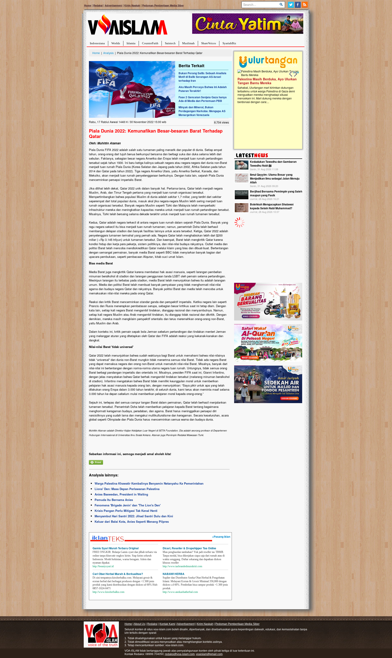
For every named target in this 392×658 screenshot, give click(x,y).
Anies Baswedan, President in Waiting (121, 494)
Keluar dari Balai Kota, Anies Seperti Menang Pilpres (132, 521)
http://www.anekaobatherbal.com (180, 592)
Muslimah (188, 43)
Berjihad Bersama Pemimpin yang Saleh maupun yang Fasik (276, 193)
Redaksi (98, 5)
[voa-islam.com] (127, 26)
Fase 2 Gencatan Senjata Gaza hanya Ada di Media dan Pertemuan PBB (203, 99)
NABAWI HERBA (173, 574)
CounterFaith (150, 43)
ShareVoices (208, 43)
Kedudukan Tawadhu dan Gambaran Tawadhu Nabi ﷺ (273, 164)
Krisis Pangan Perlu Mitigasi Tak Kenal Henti (126, 510)
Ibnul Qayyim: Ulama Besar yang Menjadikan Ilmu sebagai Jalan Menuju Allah (274, 178)
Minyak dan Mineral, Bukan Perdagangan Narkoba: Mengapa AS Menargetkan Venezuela (202, 111)
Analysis (108, 53)
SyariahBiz (229, 43)
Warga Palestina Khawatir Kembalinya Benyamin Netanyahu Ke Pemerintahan (149, 483)
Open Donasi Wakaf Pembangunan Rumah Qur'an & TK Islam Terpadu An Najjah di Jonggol (267, 86)
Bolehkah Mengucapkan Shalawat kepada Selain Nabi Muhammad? (272, 206)
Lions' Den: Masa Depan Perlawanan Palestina (127, 489)
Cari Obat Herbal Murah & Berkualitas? (118, 574)
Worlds (115, 43)
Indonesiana (97, 43)
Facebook (297, 4)
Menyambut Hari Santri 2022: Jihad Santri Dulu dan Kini (134, 516)
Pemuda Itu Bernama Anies (114, 500)
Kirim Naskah (132, 5)
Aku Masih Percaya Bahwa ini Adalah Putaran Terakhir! (203, 89)
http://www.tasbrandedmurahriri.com (182, 566)
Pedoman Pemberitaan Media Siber (163, 5)
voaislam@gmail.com (209, 654)
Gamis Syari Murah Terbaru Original (116, 548)
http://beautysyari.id (103, 566)
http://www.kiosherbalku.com (108, 592)
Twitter (290, 4)
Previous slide (291, 74)
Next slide (295, 74)
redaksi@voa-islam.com (180, 654)
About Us (139, 624)
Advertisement (113, 5)
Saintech (170, 43)
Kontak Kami (167, 624)
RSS (305, 4)
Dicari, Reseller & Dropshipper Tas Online (189, 548)
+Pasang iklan (221, 537)
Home (87, 5)
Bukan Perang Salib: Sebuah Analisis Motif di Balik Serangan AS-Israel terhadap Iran (202, 77)
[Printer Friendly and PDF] (96, 462)
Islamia (131, 43)
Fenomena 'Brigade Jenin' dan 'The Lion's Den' (128, 505)
